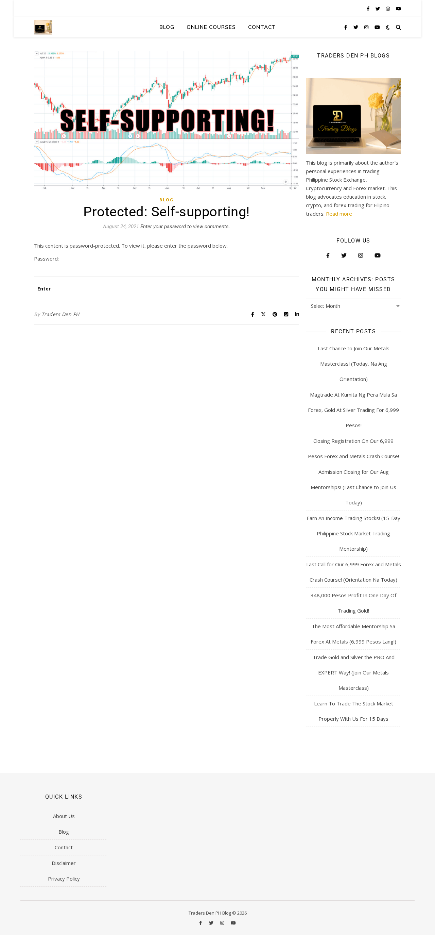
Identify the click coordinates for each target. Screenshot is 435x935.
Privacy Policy (64, 878)
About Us (64, 816)
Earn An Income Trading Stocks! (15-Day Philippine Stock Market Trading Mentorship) (353, 533)
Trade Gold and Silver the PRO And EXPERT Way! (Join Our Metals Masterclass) (354, 672)
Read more (339, 213)
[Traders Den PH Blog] (43, 27)
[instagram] (388, 8)
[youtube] (398, 8)
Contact (262, 27)
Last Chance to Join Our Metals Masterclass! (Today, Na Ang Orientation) (353, 363)
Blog (166, 27)
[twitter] (378, 8)
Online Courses (211, 27)
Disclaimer (64, 862)
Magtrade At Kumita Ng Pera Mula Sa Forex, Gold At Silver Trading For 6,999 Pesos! (353, 410)
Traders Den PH (60, 314)
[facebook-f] (368, 8)
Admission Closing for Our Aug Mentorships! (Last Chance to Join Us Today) (353, 487)
